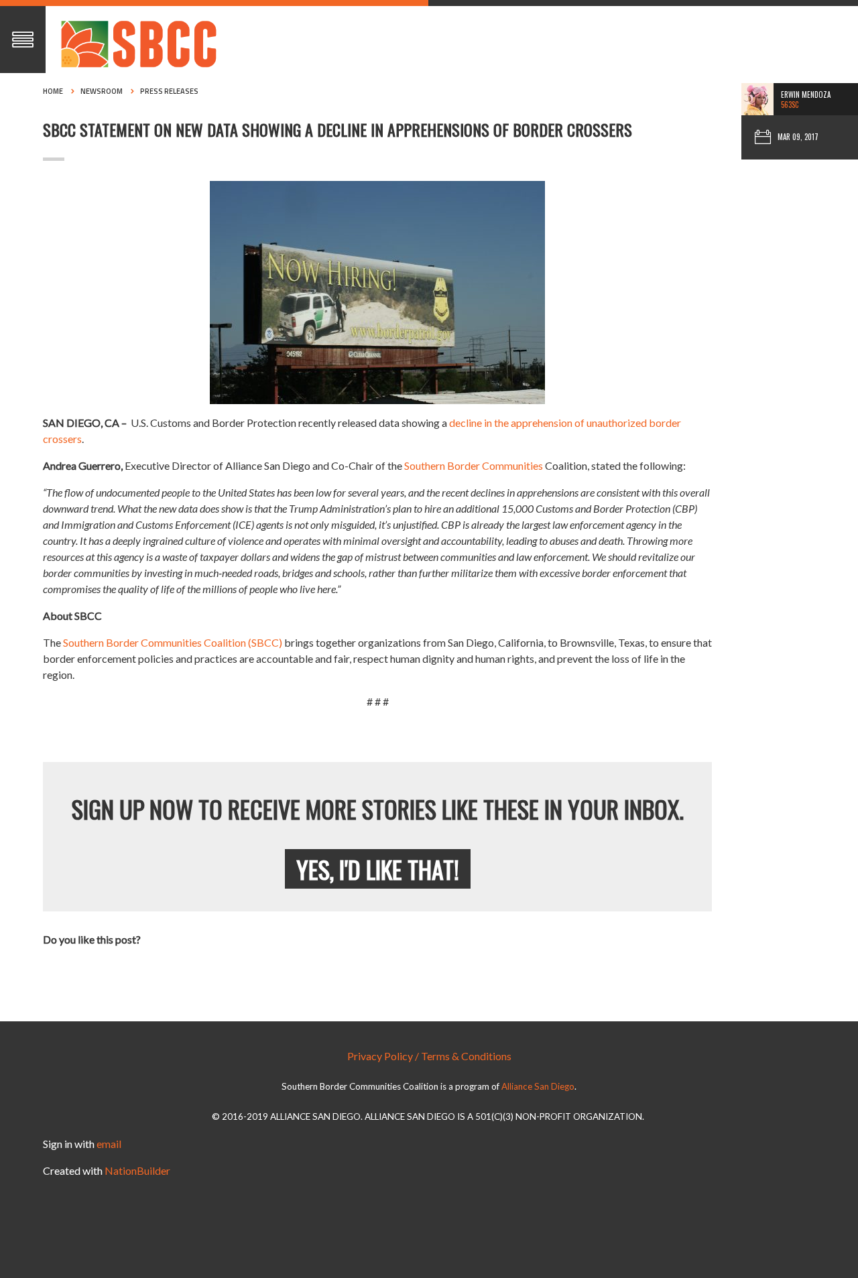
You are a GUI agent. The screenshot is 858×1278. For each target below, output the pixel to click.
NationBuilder (137, 1170)
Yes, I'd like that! (377, 869)
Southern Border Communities (473, 465)
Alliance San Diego (537, 1086)
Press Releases (169, 91)
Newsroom (101, 91)
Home (53, 91)
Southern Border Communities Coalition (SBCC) (173, 642)
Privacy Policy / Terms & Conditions (429, 1055)
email (109, 1143)
